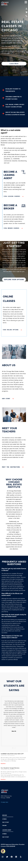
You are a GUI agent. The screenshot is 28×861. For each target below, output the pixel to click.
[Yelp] (20, 857)
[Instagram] (2, 857)
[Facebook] (11, 857)
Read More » (3, 763)
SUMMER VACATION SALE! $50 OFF (12, 754)
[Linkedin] (16, 857)
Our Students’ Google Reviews (10, 768)
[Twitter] (7, 857)
